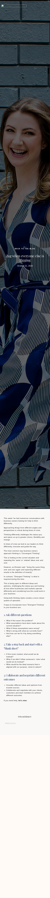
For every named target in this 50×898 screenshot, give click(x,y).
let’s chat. (22, 700)
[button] (44, 9)
